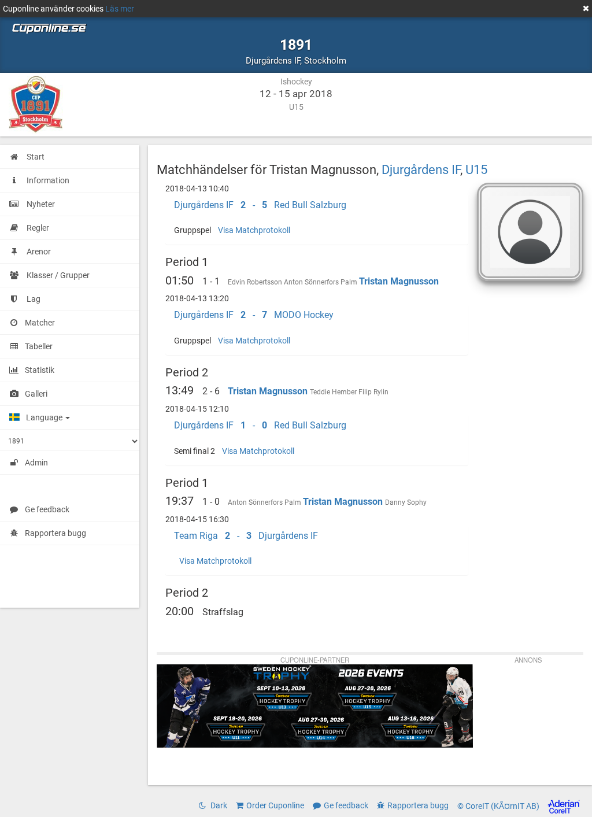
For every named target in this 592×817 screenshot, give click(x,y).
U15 (476, 169)
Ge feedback (47, 509)
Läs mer (119, 8)
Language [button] (45, 417)
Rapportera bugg (55, 533)
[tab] (316, 205)
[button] (316, 205)
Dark (218, 805)
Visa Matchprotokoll (254, 230)
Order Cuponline (275, 805)
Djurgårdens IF (421, 169)
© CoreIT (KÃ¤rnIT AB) (499, 806)
